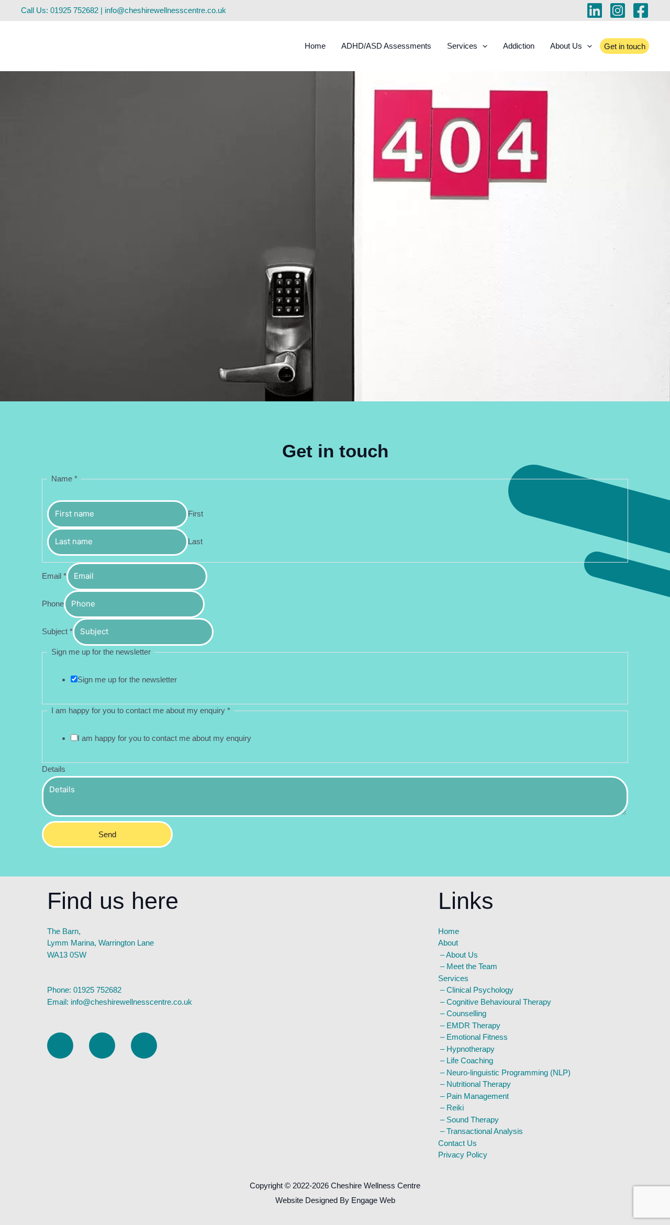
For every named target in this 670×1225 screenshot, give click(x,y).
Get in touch (624, 46)
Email (54, 575)
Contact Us (457, 1143)
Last (195, 541)
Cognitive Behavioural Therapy (498, 1001)
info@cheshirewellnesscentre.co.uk (165, 10)
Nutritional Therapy (478, 1084)
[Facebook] (640, 10)
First (195, 513)
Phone (53, 603)
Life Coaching (469, 1060)
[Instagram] (617, 10)
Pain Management (477, 1096)
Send (107, 834)
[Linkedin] (594, 10)
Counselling (466, 1013)
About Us (462, 954)
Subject (57, 631)
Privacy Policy (462, 1154)
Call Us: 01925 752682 (59, 10)
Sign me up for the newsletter (127, 679)
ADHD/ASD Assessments (386, 45)
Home (315, 45)
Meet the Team (471, 966)
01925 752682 (97, 989)
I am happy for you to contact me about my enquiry (164, 738)
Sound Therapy (472, 1119)
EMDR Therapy (473, 1025)
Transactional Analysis (484, 1131)
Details (53, 769)
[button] (482, 46)
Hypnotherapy (470, 1048)
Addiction (518, 45)
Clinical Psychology (479, 989)
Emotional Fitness (477, 1036)
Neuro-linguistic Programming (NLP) (508, 1072)
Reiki (455, 1107)
